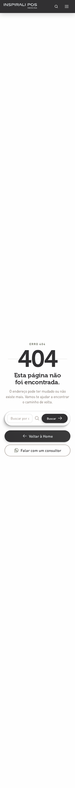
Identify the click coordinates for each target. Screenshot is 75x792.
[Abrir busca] (56, 6)
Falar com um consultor (41, 450)
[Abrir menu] (66, 6)
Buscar (51, 418)
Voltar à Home (41, 436)
